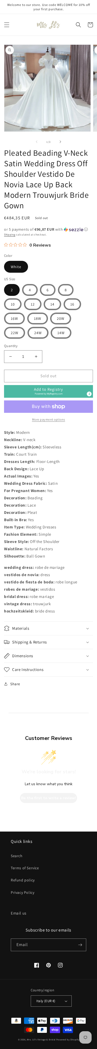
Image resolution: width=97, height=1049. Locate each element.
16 (72, 304)
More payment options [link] (48, 419)
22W (14, 332)
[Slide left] (37, 142)
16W (14, 318)
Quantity (11, 346)
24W (38, 332)
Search (17, 855)
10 (13, 304)
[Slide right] (60, 142)
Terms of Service (25, 867)
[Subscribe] (80, 945)
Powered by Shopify (67, 1039)
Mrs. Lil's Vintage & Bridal (41, 1039)
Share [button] (15, 683)
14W (61, 332)
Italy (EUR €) (45, 1001)
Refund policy (23, 880)
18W (37, 318)
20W (60, 318)
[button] (7, 25)
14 (52, 304)
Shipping (9, 234)
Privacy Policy (22, 892)
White (16, 266)
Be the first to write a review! (48, 798)
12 (33, 304)
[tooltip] (89, 394)
